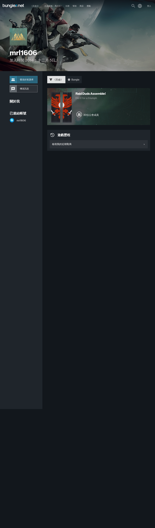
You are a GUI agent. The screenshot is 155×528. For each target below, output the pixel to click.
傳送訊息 (24, 88)
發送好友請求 (26, 79)
